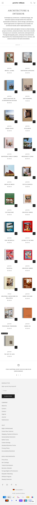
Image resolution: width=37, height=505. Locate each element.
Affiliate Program (6, 476)
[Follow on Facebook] (2, 485)
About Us (4, 405)
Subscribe (8, 396)
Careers (4, 408)
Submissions (5, 420)
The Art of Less (9, 354)
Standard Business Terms (9, 445)
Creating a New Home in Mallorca (9, 297)
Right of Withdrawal (7, 428)
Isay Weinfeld (9, 240)
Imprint (4, 414)
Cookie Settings (6, 442)
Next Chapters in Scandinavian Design (9, 99)
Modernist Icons (27, 156)
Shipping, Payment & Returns (10, 434)
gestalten (9, 68)
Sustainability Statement (8, 437)
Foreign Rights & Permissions (10, 471)
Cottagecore (9, 212)
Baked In (27, 326)
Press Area (5, 459)
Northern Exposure (27, 70)
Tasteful (9, 268)
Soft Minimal (27, 98)
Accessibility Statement (8, 451)
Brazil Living (9, 70)
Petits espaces (28, 184)
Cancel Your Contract (7, 431)
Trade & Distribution (7, 465)
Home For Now (27, 296)
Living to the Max (28, 240)
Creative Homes (27, 212)
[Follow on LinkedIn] (16, 485)
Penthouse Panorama (9, 326)
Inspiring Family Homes (9, 156)
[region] (18, 368)
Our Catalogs (5, 462)
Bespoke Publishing (7, 474)
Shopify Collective (7, 479)
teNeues (9, 293)
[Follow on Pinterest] (11, 485)
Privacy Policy (5, 448)
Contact (4, 411)
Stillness (27, 128)
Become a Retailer (7, 468)
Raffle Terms (5, 440)
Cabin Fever (9, 128)
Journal (4, 417)
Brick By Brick (9, 184)
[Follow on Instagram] (7, 485)
